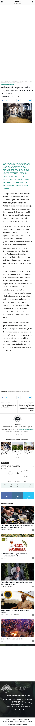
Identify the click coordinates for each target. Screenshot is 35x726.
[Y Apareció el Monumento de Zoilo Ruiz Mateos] (17, 600)
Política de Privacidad (23, 719)
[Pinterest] (10, 100)
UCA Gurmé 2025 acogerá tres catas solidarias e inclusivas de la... (14, 555)
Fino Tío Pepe (25, 391)
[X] (6, 100)
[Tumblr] (26, 100)
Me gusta (6, 492)
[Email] (22, 100)
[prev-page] (16, 458)
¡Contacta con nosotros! (23, 706)
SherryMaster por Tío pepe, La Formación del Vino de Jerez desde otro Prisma (28, 452)
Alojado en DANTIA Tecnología (23, 721)
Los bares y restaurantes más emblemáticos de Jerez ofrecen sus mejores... (17, 526)
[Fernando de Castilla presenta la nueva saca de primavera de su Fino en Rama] (17, 571)
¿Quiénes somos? (10, 706)
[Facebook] (2, 100)
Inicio (2, 81)
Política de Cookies (8, 721)
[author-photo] (17, 418)
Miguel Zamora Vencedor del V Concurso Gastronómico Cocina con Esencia (26, 407)
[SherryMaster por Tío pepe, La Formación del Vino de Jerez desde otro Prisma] (29, 446)
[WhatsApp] (14, 100)
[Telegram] (30, 100)
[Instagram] (16, 435)
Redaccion (6, 96)
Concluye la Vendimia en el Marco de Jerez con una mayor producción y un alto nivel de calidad (17, 452)
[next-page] (18, 458)
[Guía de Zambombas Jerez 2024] (17, 628)
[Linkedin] (18, 100)
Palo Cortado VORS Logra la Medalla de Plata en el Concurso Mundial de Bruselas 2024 (5, 452)
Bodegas (14, 81)
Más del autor (24, 439)
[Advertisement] (17, 23)
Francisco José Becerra (6, 614)
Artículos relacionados (13, 439)
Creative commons (11, 719)
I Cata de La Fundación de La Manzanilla (8, 406)
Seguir (17, 492)
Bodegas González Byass (14, 391)
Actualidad (7, 81)
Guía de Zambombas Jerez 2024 (12, 639)
